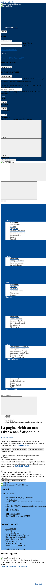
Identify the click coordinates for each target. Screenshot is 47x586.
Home (7, 416)
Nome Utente (27, 43)
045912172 (13, 500)
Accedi (4, 32)
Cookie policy (10, 529)
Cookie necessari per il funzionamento (15, 472)
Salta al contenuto (7, 2)
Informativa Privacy (12, 533)
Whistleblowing (11, 541)
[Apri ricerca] (28, 172)
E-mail (24, 79)
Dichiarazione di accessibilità (15, 537)
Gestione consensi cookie (14, 543)
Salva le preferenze (18, 480)
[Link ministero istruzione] (11, 4)
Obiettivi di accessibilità (14, 539)
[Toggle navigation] (19, 190)
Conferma (12, 160)
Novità (7, 418)
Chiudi (4, 102)
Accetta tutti (36, 449)
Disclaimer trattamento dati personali (14, 566)
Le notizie (9, 420)
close (3, 201)
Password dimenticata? (9, 50)
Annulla (4, 160)
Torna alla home (7, 437)
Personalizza (6, 449)
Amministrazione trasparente (15, 545)
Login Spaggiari (18, 87)
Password (25, 46)
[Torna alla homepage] (23, 162)
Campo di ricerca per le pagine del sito (15, 393)
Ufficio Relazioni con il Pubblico (17, 535)
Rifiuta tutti (19, 449)
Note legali (9, 531)
